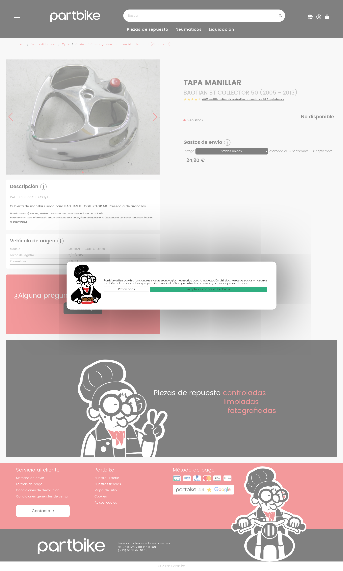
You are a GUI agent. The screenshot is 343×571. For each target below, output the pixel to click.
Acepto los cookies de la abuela (208, 289)
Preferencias (126, 289)
